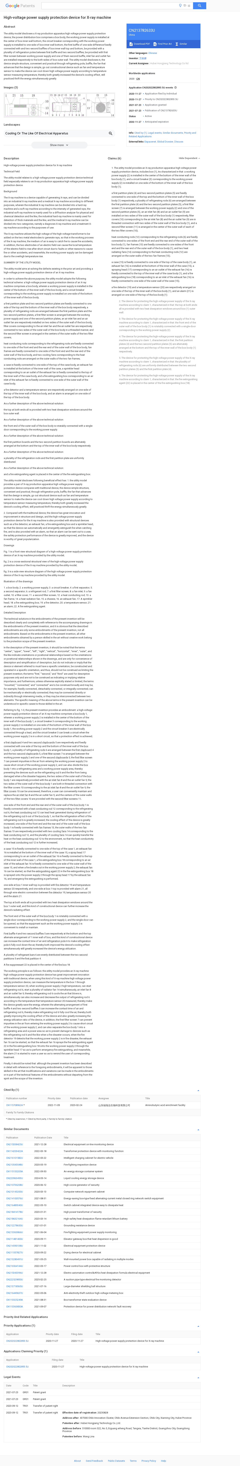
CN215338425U (14, 1144)
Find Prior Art (164, 43)
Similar (183, 43)
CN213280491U (14, 1259)
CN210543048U (14, 1164)
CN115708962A (14, 1105)
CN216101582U (14, 1157)
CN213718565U (14, 1286)
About (77, 1460)
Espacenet (150, 141)
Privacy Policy (149, 1460)
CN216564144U (14, 1266)
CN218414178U (14, 1212)
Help (163, 1460)
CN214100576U (14, 1198)
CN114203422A (14, 1151)
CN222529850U (14, 1279)
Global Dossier (165, 141)
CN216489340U (14, 1205)
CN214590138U (14, 1245)
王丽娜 (142, 58)
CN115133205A (14, 1171)
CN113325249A (14, 1299)
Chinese (152, 53)
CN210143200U (14, 1191)
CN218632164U (14, 1218)
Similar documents (173, 132)
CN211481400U (14, 1239)
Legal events (155, 132)
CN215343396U (14, 1272)
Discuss (178, 141)
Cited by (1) (140, 132)
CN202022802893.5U (17, 1340)
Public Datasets (116, 1460)
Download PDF (141, 43)
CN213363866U (14, 1232)
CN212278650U (14, 1225)
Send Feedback (94, 1460)
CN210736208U (14, 1184)
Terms (133, 1460)
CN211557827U (14, 1252)
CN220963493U (14, 1178)
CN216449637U (14, 1293)
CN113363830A (14, 1306)
